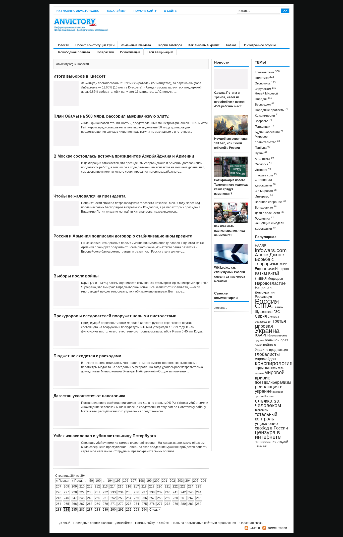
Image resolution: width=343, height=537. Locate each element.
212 (97, 486)
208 (66, 486)
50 (91, 480)
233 (113, 492)
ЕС (285, 264)
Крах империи (267, 115)
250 (97, 498)
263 (198, 498)
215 (120, 486)
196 (125, 480)
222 (175, 486)
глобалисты (267, 354)
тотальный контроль (266, 416)
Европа (260, 269)
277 (159, 504)
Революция (263, 297)
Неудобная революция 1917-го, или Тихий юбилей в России (231, 143)
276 (152, 504)
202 (172, 480)
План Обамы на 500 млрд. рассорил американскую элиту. (111, 116)
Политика (264, 77)
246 (66, 498)
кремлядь (277, 367)
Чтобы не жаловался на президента (89, 196)
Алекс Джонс (269, 254)
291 (121, 509)
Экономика (265, 83)
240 (167, 492)
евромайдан (265, 359)
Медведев (275, 278)
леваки (259, 373)
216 (128, 486)
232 (105, 492)
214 (113, 486)
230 (89, 492)
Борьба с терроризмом (268, 261)
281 (191, 504)
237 (144, 492)
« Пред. (77, 480)
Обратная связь (251, 523)
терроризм (261, 409)
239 (159, 492)
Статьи (255, 528)
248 (82, 498)
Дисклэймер (116, 10)
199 (149, 480)
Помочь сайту (145, 10)
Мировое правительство (267, 139)
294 (144, 509)
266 (74, 504)
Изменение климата (136, 45)
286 (82, 509)
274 (136, 504)
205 (195, 480)
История (263, 169)
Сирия (261, 316)
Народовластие (270, 283)
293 (136, 509)
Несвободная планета (73, 52)
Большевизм (266, 207)
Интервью (264, 196)
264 (58, 504)
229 (82, 492)
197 (133, 480)
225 (198, 486)
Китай (273, 273)
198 (141, 480)
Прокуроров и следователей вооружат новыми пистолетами (115, 316)
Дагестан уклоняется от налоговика (89, 396)
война (258, 345)
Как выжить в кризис (204, 45)
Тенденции (264, 126)
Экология (263, 164)
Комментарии (277, 528)
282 (198, 504)
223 (183, 486)
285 (74, 509)
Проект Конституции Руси (95, 45)
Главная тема (267, 72)
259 (167, 498)
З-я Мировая (266, 190)
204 (188, 480)
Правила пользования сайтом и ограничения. (204, 523)
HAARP (260, 246)
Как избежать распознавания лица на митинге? (229, 230)
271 (113, 504)
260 (175, 498)
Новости (62, 45)
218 (144, 486)
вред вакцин (278, 350)
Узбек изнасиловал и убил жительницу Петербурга (104, 436)
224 (190, 486)
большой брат (276, 340)
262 (191, 498)
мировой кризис (269, 375)
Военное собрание (270, 202)
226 (58, 492)
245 (58, 498)
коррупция (262, 368)
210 (82, 486)
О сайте (170, 10)
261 (183, 498)
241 (175, 492)
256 (144, 498)
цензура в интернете (268, 434)
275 (144, 504)
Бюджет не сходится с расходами (87, 356)
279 (175, 504)
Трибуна (262, 147)
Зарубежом (265, 88)
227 (66, 492)
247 (74, 498)
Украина (267, 330)
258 (159, 498)
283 (58, 509)
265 (66, 504)
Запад (270, 268)
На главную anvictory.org (77, 10)
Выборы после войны (76, 276)
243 (191, 492)
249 (89, 498)
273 (128, 504)
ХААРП (261, 335)
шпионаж (260, 446)
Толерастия (105, 52)
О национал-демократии (265, 182)
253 (121, 498)
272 (121, 504)
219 (151, 486)
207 (58, 486)
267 (82, 504)
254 (128, 498)
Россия (267, 301)
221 (167, 486)
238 (152, 492)
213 (105, 486)
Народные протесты (271, 110)
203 (180, 480)
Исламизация (130, 52)
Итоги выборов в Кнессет (79, 76)
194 (110, 480)
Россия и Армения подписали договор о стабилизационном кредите (122, 236)
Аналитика (264, 158)
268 (89, 504)
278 (167, 504)
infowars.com (266, 175)
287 (89, 509)
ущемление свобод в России (271, 425)
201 (164, 480)
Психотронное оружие (259, 45)
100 (98, 480)
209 (74, 486)
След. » (154, 509)
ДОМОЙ (65, 523)
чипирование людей (271, 442)
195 (118, 480)
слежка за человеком (268, 403)
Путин (261, 153)
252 (113, 498)
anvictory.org (65, 64)
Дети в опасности (269, 213)
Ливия (261, 278)
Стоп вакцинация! (160, 52)
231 (97, 492)
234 (121, 492)
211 (89, 486)
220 (159, 486)
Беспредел (264, 104)
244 (198, 492)
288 (97, 509)
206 (203, 480)
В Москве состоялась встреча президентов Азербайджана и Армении (123, 156)
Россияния (264, 218)
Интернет (282, 269)
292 (128, 509)
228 (74, 492)
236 (136, 492)
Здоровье (263, 121)
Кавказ (231, 45)
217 (136, 486)
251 (105, 498)
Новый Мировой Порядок (266, 96)
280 (183, 504)
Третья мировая (270, 323)
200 (156, 480)
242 (183, 492)
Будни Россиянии (269, 132)
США (263, 306)
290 (113, 509)
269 (97, 504)
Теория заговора (169, 45)
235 (128, 492)
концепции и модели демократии (269, 225)
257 (152, 498)
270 (105, 504)
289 (105, 509)
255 (136, 498)
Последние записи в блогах (92, 523)
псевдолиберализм (273, 382)
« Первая (62, 480)
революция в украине (268, 389)
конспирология (274, 363)
